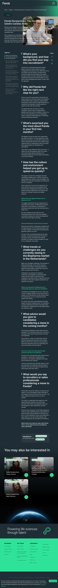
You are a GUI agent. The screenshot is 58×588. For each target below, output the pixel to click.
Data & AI (6, 554)
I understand (53, 581)
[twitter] (52, 60)
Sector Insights (20, 549)
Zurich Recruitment (21, 560)
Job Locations (33, 551)
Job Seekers (33, 543)
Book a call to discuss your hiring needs (22, 552)
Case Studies (20, 546)
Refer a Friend (33, 562)
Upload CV (32, 557)
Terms (48, 577)
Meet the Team (46, 547)
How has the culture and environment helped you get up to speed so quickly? (12, 72)
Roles (31, 554)
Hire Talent (20, 543)
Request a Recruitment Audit (22, 556)
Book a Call (32, 560)
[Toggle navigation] (53, 3)
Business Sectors (34, 549)
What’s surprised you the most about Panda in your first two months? (11, 67)
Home (5, 10)
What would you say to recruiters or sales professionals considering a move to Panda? (12, 91)
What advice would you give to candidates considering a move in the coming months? (12, 85)
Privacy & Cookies (40, 577)
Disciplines (7, 543)
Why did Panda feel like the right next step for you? (12, 61)
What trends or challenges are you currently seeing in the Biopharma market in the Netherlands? (12, 78)
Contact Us (45, 555)
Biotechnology (7, 546)
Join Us (44, 552)
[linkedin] (52, 63)
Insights (11, 10)
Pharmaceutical (8, 551)
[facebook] (52, 56)
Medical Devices (8, 549)
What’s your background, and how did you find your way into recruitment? (12, 57)
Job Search (32, 546)
